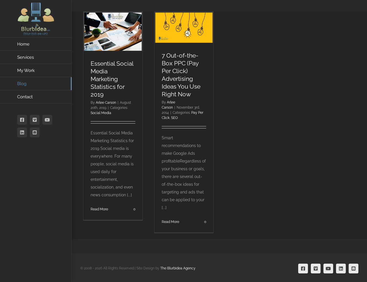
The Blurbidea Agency (178, 268)
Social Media (101, 113)
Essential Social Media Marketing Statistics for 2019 (112, 79)
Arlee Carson (106, 103)
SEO (174, 118)
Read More (99, 209)
